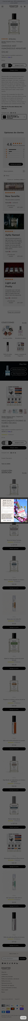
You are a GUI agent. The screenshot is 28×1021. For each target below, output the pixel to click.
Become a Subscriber (7, 520)
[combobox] (2, 512)
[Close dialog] (26, 499)
